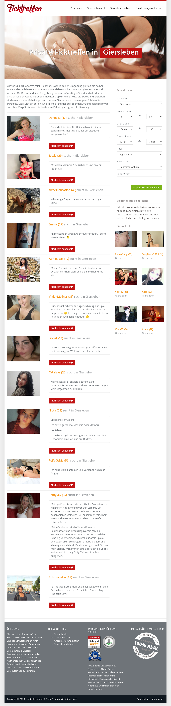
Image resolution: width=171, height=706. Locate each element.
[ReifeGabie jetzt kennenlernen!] (23, 471)
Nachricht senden (60, 145)
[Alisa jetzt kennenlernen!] (153, 276)
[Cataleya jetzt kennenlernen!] (23, 383)
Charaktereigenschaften (148, 8)
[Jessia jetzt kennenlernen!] (23, 166)
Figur (119, 148)
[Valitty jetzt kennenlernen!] (126, 276)
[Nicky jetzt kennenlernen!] (23, 421)
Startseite (76, 8)
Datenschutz (143, 698)
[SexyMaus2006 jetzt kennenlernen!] (153, 239)
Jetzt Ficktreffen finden (147, 187)
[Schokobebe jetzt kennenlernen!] (23, 588)
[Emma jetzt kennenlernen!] (23, 235)
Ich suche (122, 98)
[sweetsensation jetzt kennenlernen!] (23, 200)
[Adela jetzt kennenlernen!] (153, 314)
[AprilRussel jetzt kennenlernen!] (23, 269)
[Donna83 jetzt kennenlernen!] (23, 128)
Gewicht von (124, 136)
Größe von (123, 123)
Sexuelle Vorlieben (120, 8)
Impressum (157, 698)
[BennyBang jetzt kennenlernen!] (126, 239)
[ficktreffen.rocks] (24, 8)
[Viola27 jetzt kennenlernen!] (126, 314)
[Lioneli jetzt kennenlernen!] (23, 348)
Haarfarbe (123, 161)
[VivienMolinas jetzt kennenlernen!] (23, 307)
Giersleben (86, 118)
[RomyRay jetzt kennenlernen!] (23, 505)
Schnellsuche (61, 634)
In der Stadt (123, 174)
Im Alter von (124, 111)
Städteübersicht (96, 8)
